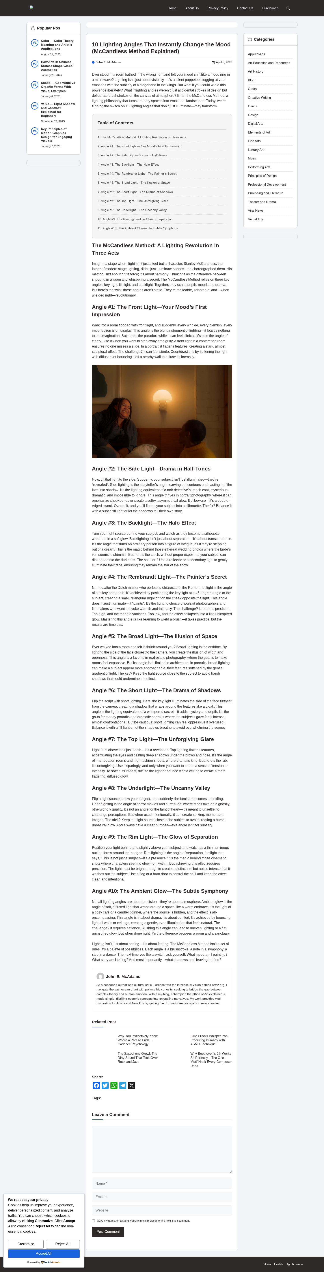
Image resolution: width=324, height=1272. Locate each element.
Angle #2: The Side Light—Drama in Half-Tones (134, 155)
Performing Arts (259, 167)
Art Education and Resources (269, 63)
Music (252, 158)
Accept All (44, 1253)
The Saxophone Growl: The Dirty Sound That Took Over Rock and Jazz (138, 1057)
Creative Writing (259, 97)
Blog (251, 80)
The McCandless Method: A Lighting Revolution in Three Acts (143, 137)
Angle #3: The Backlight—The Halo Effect (130, 164)
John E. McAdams (108, 62)
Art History (255, 71)
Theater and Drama (262, 202)
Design (253, 115)
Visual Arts (255, 219)
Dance (252, 106)
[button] (288, 8)
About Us (192, 8)
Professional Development (267, 184)
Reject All (62, 1244)
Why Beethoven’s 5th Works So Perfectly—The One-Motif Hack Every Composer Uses (211, 1059)
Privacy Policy (218, 8)
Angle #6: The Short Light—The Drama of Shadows (137, 192)
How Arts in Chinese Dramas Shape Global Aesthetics (57, 65)
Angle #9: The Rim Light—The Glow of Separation (138, 219)
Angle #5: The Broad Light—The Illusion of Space (135, 182)
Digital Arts (255, 123)
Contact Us (245, 8)
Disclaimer (270, 8)
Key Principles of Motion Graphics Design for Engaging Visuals (56, 135)
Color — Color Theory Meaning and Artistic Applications (57, 44)
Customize (25, 1244)
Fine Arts (254, 141)
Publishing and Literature (265, 193)
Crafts (252, 89)
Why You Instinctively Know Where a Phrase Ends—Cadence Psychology (138, 1040)
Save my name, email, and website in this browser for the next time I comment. (143, 1220)
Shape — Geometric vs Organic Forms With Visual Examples (58, 86)
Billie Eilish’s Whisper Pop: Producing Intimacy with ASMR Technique (209, 1040)
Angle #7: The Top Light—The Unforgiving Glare (134, 201)
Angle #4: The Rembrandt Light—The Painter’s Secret (139, 173)
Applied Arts (256, 54)
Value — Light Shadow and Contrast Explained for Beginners (58, 110)
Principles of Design (262, 176)
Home (172, 8)
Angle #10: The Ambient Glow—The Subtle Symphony (140, 228)
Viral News (256, 210)
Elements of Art (259, 132)
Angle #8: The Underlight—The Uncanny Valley (134, 210)
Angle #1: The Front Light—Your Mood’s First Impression (141, 146)
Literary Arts (256, 150)
